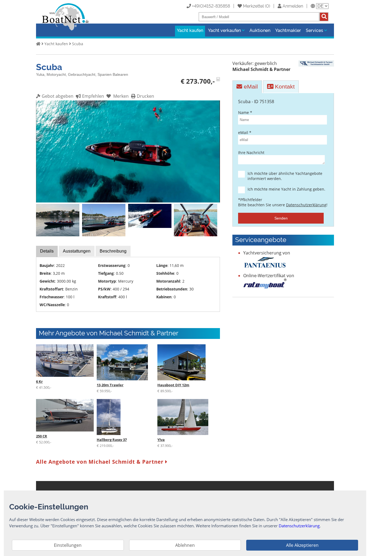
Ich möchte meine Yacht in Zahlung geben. (286, 189)
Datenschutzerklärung (306, 204)
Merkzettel (253, 6)
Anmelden (292, 6)
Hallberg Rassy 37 (112, 439)
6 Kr (39, 381)
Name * (245, 112)
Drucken (145, 96)
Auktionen (259, 30)
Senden (281, 218)
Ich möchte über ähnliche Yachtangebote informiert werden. (285, 176)
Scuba (77, 43)
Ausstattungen (76, 251)
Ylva (161, 439)
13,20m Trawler (110, 384)
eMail (250, 86)
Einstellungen (68, 545)
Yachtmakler (288, 30)
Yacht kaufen (190, 30)
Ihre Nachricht (251, 152)
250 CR (41, 436)
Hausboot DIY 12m (173, 384)
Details (47, 251)
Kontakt (284, 86)
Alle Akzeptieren (302, 545)
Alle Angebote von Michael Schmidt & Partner (100, 461)
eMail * (244, 132)
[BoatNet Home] (65, 30)
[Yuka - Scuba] (128, 201)
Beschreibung (113, 251)
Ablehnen (185, 545)
